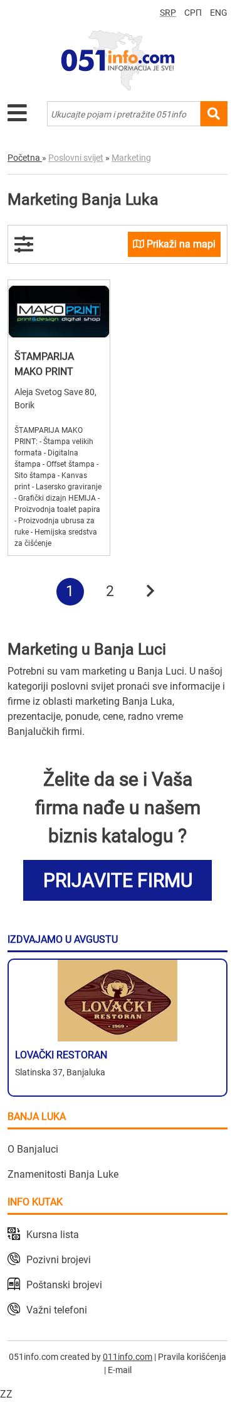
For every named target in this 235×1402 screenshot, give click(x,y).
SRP (168, 13)
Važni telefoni (56, 1310)
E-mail (120, 1370)
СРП (193, 13)
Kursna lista (52, 1235)
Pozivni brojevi (58, 1260)
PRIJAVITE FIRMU (117, 880)
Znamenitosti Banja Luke (63, 1174)
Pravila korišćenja (192, 1357)
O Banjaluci (33, 1149)
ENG (218, 13)
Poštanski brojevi (64, 1285)
